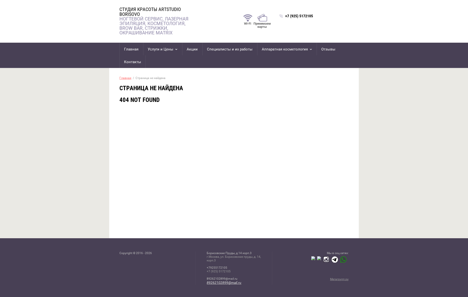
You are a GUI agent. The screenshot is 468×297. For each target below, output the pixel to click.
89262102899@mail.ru (224, 283)
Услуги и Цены (160, 49)
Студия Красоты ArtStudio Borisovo (150, 11)
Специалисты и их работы (230, 49)
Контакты (132, 62)
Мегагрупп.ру (339, 279)
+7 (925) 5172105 (299, 16)
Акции (192, 49)
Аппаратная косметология (285, 49)
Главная (131, 49)
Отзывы (328, 49)
